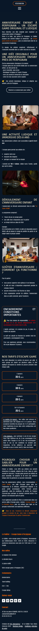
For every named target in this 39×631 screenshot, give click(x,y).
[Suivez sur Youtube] (11, 600)
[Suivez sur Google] (15, 600)
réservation (19, 3)
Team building (6, 581)
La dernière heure (7, 559)
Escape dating (6, 590)
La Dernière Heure (7, 504)
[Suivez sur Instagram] (7, 600)
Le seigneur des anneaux (9, 555)
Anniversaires (6, 577)
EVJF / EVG (5, 586)
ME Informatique (15, 624)
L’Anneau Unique (30, 502)
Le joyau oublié (6, 563)
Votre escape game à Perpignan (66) (13, 567)
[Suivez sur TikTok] (19, 600)
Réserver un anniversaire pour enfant (19, 90)
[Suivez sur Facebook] (3, 600)
